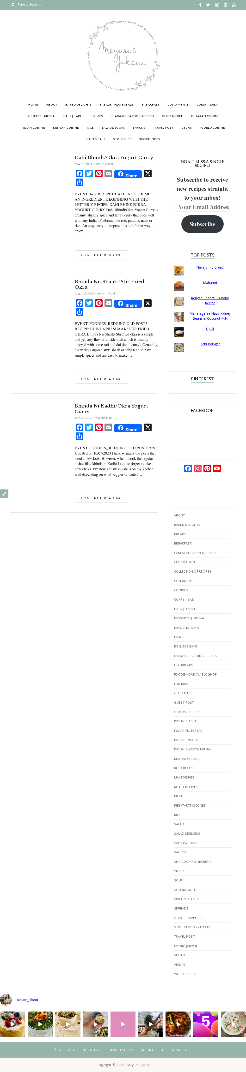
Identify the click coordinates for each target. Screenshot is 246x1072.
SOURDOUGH (184, 889)
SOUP (178, 880)
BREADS (180, 534)
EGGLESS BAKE (185, 646)
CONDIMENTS (178, 104)
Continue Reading (101, 254)
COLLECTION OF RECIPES (193, 571)
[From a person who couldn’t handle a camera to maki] (205, 1024)
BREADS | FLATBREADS (117, 104)
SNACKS (139, 127)
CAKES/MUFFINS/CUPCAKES (195, 553)
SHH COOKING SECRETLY (193, 861)
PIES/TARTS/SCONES (190, 805)
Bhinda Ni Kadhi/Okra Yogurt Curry (111, 408)
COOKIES (181, 590)
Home (33, 104)
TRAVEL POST (163, 127)
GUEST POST (184, 702)
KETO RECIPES (185, 768)
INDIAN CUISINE (33, 127)
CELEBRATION (184, 562)
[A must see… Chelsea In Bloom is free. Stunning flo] (150, 1024)
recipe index (149, 139)
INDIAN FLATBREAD (188, 730)
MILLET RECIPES (186, 787)
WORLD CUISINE (212, 127)
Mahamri (210, 282)
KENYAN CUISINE (66, 127)
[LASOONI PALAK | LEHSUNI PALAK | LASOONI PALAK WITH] (40, 1024)
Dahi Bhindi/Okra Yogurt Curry (114, 157)
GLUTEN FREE (172, 116)
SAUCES (180, 852)
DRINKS (97, 116)
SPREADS (181, 908)
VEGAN (186, 127)
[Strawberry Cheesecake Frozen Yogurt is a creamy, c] (123, 1024)
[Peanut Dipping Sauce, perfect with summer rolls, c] (95, 1024)
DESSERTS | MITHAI (41, 116)
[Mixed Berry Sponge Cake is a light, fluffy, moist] (12, 1024)
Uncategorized (185, 946)
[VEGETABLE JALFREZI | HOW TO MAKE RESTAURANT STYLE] (178, 1024)
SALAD (179, 824)
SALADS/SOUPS (113, 127)
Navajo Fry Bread (210, 267)
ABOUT (51, 104)
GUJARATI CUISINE (205, 116)
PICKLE (179, 796)
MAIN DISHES (184, 777)
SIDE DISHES (122, 139)
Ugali (210, 328)
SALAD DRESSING (187, 833)
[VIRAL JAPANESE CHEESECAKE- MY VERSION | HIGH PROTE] (67, 1024)
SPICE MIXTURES (186, 899)
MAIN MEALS (95, 139)
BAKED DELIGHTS (78, 104)
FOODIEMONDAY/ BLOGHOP (195, 674)
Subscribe (202, 224)
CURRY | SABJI (207, 104)
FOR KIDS (181, 684)
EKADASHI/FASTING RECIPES (132, 116)
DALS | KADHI (73, 116)
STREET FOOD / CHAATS (192, 927)
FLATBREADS (183, 665)
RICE (90, 127)
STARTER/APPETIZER (190, 918)
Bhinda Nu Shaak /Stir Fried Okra (109, 284)
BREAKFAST (151, 104)
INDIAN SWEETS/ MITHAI (192, 749)
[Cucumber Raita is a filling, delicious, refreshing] (233, 1024)
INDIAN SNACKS (186, 740)
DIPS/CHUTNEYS (186, 627)
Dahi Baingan (210, 344)
